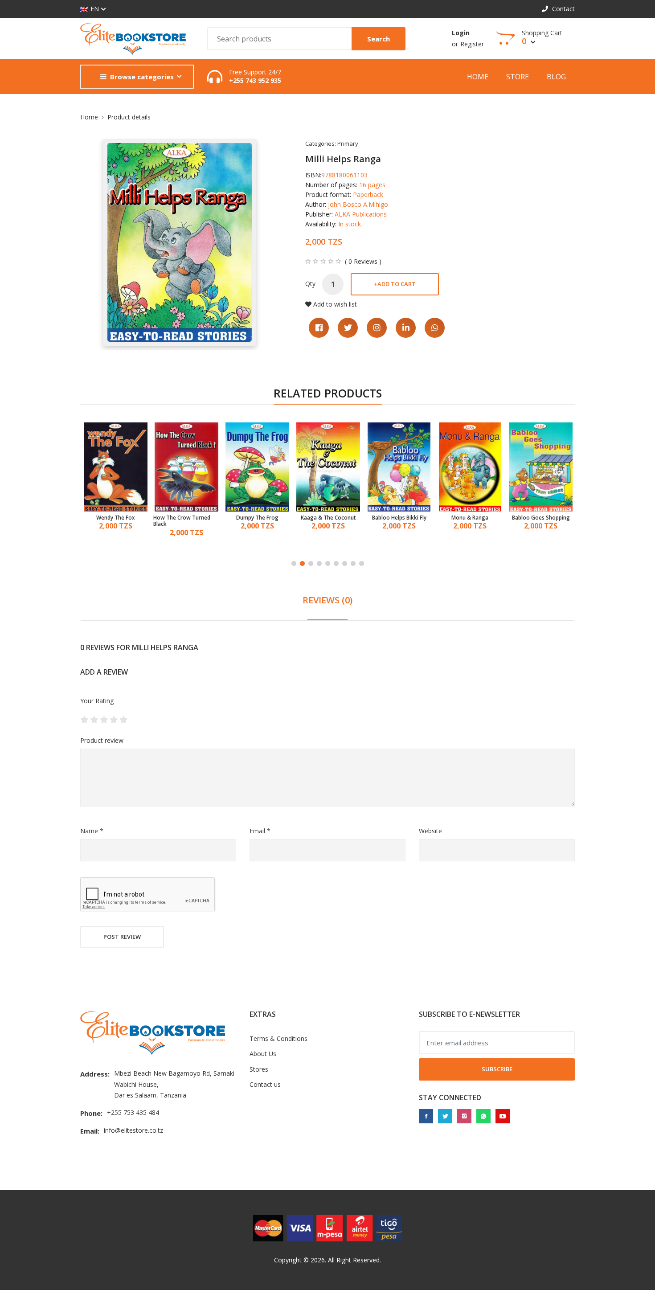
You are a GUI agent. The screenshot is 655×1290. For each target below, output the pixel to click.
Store (517, 77)
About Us (263, 1053)
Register (472, 44)
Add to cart (395, 284)
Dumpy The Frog (186, 518)
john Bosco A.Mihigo (358, 204)
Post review (122, 937)
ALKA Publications (361, 214)
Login (461, 33)
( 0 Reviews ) (363, 262)
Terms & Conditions (278, 1038)
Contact (562, 8)
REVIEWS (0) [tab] (327, 600)
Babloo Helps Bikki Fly (328, 518)
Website (430, 831)
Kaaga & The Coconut (257, 518)
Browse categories (142, 76)
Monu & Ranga (399, 518)
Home (477, 77)
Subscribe (497, 1069)
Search (378, 38)
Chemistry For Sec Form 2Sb (538, 521)
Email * (260, 831)
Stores (259, 1069)
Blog (556, 77)
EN (94, 8)
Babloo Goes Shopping (470, 518)
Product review (101, 740)
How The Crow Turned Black (110, 521)
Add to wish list (335, 304)
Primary (347, 143)
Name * (91, 831)
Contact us (265, 1084)
